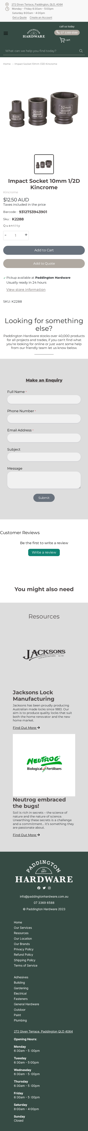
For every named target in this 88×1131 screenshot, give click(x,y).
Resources (21, 933)
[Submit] (81, 51)
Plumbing (20, 1020)
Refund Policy (23, 954)
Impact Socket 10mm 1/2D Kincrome (36, 63)
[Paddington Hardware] (34, 33)
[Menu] (9, 33)
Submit (44, 498)
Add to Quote (44, 263)
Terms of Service (25, 965)
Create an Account (41, 17)
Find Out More (25, 728)
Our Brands (22, 944)
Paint (17, 1015)
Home (7, 63)
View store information (25, 290)
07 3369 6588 (69, 32)
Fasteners (21, 999)
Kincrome (10, 192)
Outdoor (19, 1009)
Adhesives (21, 977)
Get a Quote (19, 17)
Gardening (21, 988)
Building (19, 982)
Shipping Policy (24, 960)
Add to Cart (44, 250)
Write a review (44, 552)
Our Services (23, 927)
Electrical (20, 993)
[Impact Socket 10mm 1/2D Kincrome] (44, 109)
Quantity (11, 225)
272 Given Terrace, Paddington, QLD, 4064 (37, 4)
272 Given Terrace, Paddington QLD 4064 (43, 1031)
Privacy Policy (24, 949)
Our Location (23, 938)
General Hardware (26, 1004)
